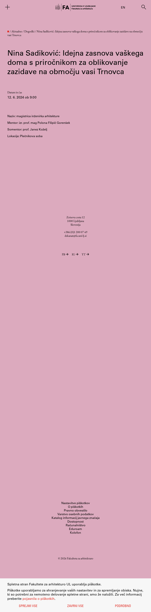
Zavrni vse (75, 606)
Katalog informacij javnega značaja (76, 518)
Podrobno (123, 606)
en (123, 7)
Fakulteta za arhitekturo (80, 558)
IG (73, 254)
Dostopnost (75, 521)
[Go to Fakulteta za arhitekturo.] (8, 31)
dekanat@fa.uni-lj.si (76, 236)
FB (63, 254)
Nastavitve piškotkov (75, 503)
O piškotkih (75, 507)
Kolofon (75, 532)
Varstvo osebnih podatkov (75, 514)
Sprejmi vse (28, 606)
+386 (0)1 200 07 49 (75, 232)
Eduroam (75, 529)
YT (84, 254)
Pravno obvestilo (75, 510)
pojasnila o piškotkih (38, 598)
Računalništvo (75, 525)
